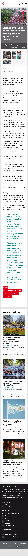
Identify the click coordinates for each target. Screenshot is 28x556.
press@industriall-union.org (12, 537)
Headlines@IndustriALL (11, 525)
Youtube (7, 520)
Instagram (7, 523)
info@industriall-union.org (11, 534)
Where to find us (8, 507)
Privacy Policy (15, 546)
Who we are (7, 502)
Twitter (7, 518)
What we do (7, 504)
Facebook (7, 516)
